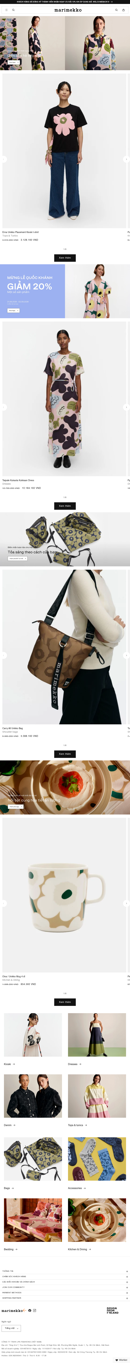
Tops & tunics (75, 1125)
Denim (7, 1125)
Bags (7, 1188)
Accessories (75, 1188)
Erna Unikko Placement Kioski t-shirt (20, 232)
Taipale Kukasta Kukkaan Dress (18, 480)
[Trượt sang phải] (126, 159)
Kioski (7, 1064)
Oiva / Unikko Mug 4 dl (13, 977)
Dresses (72, 1064)
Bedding (8, 1249)
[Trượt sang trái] (3, 159)
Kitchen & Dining (77, 1249)
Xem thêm (65, 258)
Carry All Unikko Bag (12, 728)
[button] (6, 9)
